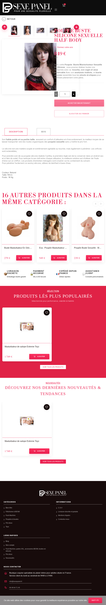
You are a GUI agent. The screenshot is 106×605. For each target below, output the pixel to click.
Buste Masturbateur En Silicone (18, 248)
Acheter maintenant (79, 103)
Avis (43, 132)
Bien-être (9, 508)
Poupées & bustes (12, 519)
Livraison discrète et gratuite (68, 512)
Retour (9, 19)
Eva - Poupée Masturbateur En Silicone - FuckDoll (53, 248)
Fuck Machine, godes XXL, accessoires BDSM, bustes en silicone (26, 550)
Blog (7, 541)
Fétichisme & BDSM (13, 512)
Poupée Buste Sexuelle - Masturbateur (88, 248)
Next (101, 203)
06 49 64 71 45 (14, 588)
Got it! (95, 600)
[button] (53, 367)
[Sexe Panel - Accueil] (53, 493)
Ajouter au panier (79, 114)
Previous (95, 203)
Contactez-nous (63, 519)
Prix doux (9, 523)
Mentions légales (64, 515)
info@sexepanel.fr (15, 581)
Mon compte (10, 545)
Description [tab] (16, 132)
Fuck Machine (11, 515)
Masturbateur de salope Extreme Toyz (22, 347)
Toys (7, 527)
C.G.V (60, 508)
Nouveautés (10, 558)
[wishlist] (29, 214)
